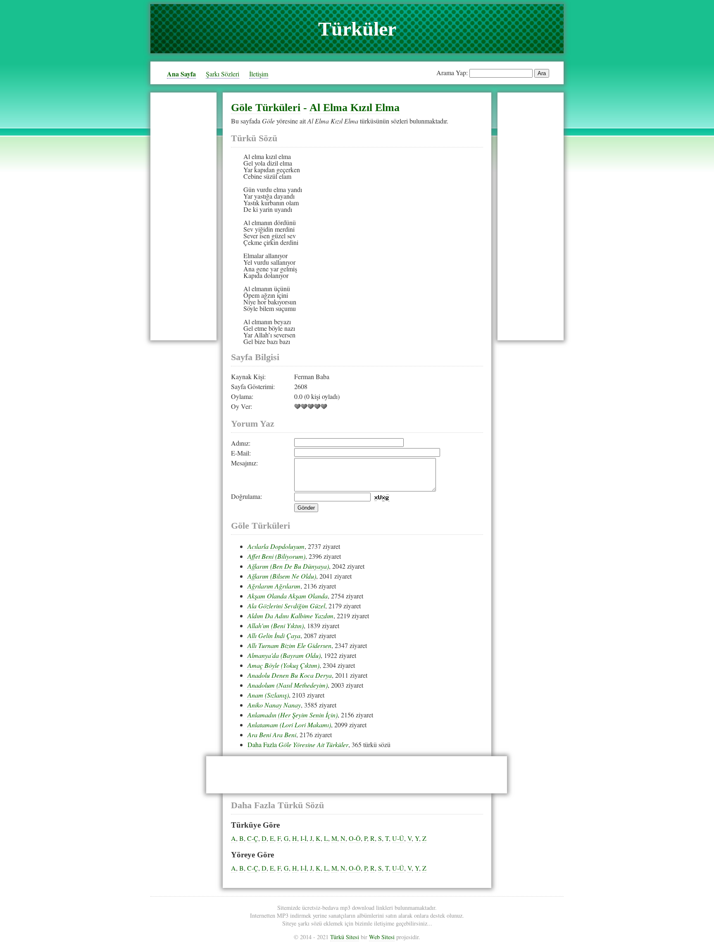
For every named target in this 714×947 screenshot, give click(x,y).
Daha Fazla (298, 744)
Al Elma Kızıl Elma (354, 108)
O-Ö (355, 838)
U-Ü (398, 838)
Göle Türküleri (265, 108)
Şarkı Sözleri (222, 73)
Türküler (357, 29)
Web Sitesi (382, 937)
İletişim (258, 73)
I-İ (303, 838)
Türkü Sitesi (344, 937)
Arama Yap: (452, 72)
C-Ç (252, 838)
